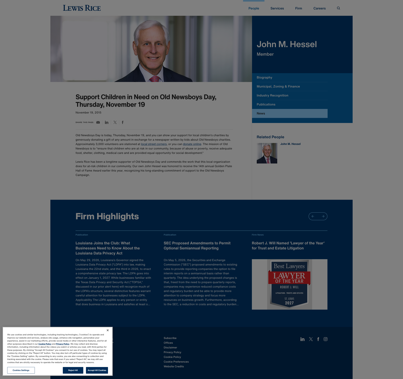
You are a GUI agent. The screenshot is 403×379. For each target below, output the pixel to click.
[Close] (107, 330)
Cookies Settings (21, 370)
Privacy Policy (62, 343)
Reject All (73, 370)
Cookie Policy (44, 343)
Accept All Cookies (97, 370)
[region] (58, 351)
